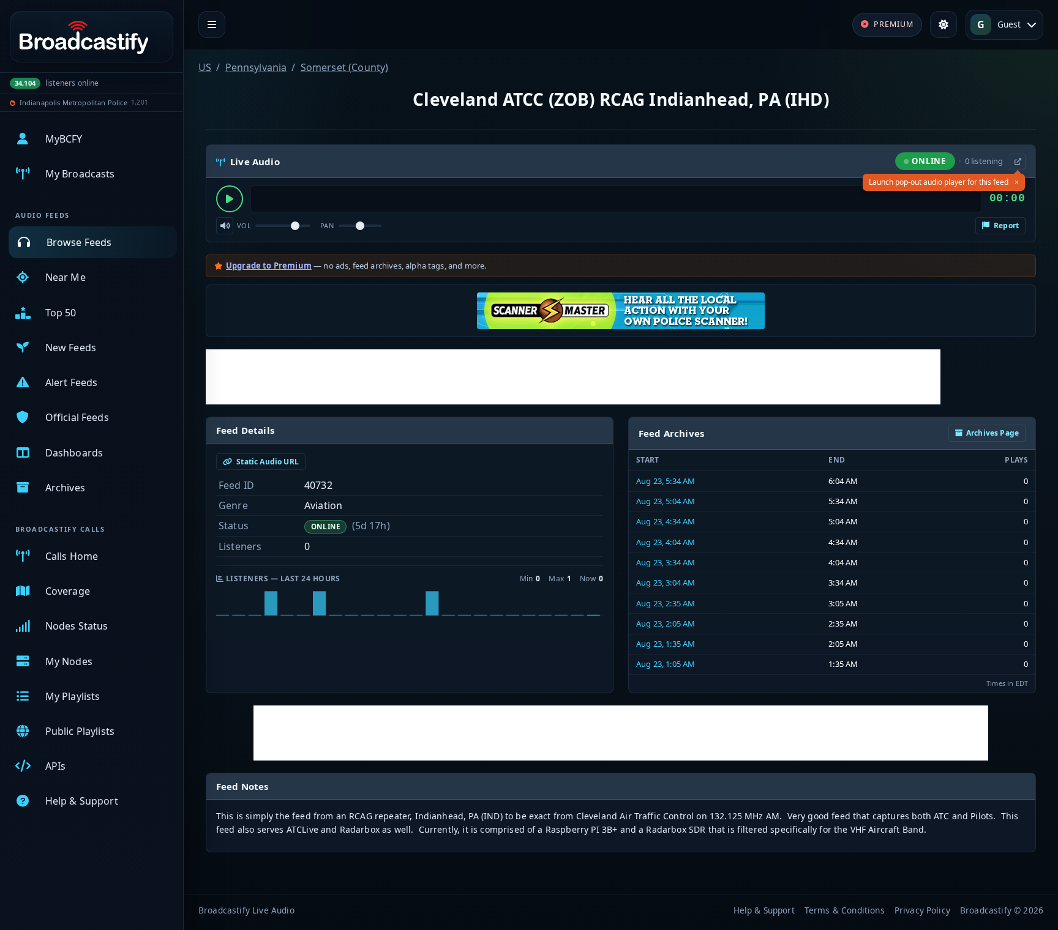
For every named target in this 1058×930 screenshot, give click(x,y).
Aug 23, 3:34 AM (665, 562)
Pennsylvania (256, 67)
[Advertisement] (573, 376)
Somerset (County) (345, 67)
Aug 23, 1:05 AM (665, 663)
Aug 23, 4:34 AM (665, 521)
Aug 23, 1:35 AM (665, 643)
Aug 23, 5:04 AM (665, 501)
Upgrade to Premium (269, 265)
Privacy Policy (922, 910)
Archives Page (992, 433)
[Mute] (224, 225)
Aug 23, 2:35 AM (665, 603)
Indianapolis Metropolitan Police (73, 102)
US (204, 67)
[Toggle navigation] (211, 24)
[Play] (229, 198)
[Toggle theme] (943, 24)
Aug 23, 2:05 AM (665, 623)
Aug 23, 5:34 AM (665, 480)
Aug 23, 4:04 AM (665, 542)
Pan (327, 225)
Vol (244, 225)
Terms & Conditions (845, 910)
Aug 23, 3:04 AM (665, 582)
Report (1005, 225)
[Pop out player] (1018, 161)
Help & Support (764, 910)
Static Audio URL (266, 461)
